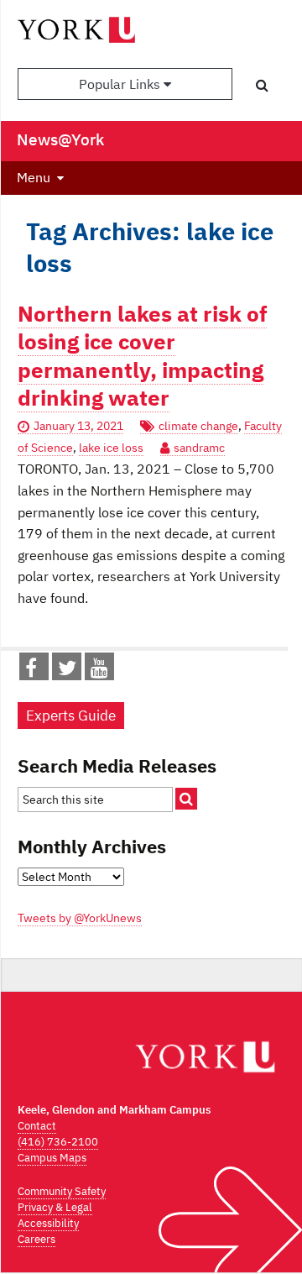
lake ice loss (111, 447)
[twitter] (67, 671)
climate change (198, 425)
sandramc (199, 447)
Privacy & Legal (55, 1207)
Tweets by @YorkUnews (80, 917)
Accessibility (48, 1223)
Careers (36, 1239)
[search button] (262, 84)
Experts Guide (71, 715)
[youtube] (99, 671)
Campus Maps (52, 1158)
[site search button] (186, 799)
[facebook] (31, 671)
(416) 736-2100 (58, 1142)
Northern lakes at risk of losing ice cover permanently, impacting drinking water (142, 356)
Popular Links (121, 84)
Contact (37, 1126)
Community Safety (62, 1191)
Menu (33, 177)
